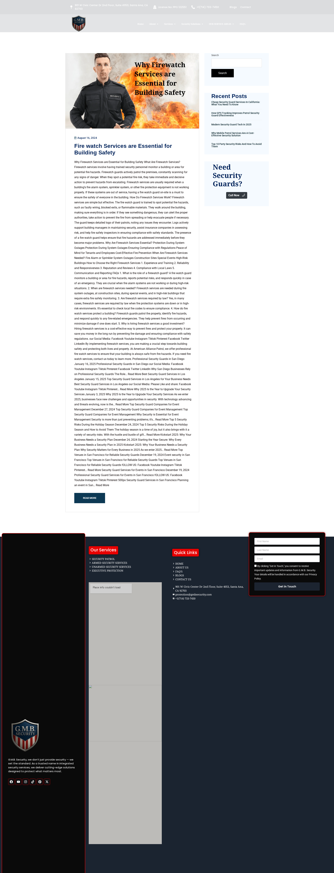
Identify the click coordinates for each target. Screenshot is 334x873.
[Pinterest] (40, 781)
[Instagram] (25, 781)
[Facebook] (11, 781)
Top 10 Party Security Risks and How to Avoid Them (236, 145)
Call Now (233, 195)
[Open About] (158, 24)
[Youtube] (18, 781)
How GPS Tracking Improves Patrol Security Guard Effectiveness (235, 114)
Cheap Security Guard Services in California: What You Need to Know (235, 103)
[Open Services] (175, 24)
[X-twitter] (47, 781)
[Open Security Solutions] (202, 24)
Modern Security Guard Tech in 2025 (231, 124)
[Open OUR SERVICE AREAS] (233, 24)
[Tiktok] (33, 781)
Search (215, 55)
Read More (89, 498)
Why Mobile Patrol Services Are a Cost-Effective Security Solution (232, 134)
